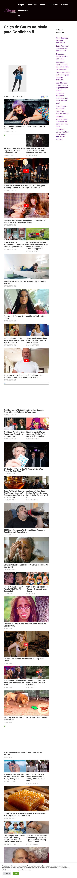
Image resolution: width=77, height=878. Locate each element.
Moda (42, 5)
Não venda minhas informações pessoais (17, 870)
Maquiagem (23, 10)
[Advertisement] (26, 50)
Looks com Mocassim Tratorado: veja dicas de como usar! (62, 98)
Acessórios (32, 5)
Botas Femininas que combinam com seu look (62, 48)
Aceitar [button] (16, 873)
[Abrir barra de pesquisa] (19, 16)
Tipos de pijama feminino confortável (62, 40)
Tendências (53, 5)
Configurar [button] (7, 873)
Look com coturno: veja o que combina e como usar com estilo (62, 121)
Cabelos (64, 5)
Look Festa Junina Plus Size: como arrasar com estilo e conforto (62, 134)
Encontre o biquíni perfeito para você (62, 56)
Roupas (21, 5)
